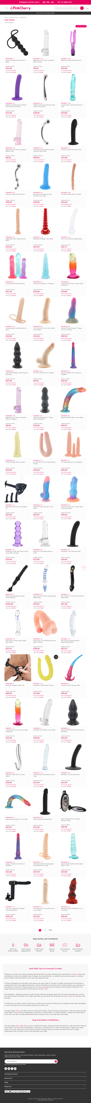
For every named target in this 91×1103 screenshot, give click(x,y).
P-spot (45, 989)
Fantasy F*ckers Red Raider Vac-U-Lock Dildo (72, 909)
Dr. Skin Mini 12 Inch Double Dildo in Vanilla (44, 463)
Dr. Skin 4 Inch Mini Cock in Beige (43, 373)
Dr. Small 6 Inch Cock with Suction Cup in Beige (44, 909)
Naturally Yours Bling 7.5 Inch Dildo (44, 730)
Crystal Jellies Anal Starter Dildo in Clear (44, 775)
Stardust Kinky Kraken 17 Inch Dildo (17, 819)
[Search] (82, 8)
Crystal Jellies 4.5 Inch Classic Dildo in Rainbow (72, 284)
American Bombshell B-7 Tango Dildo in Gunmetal (43, 418)
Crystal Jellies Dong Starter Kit (15, 283)
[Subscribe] (56, 1061)
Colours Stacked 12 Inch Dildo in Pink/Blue (71, 373)
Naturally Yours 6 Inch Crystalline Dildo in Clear (43, 61)
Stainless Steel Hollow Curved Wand (15, 775)
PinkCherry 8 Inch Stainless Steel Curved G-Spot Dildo (43, 150)
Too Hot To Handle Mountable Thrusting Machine (15, 909)
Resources (8, 1078)
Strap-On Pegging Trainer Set (15, 685)
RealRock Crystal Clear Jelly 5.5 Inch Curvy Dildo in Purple (17, 552)
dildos (18, 1011)
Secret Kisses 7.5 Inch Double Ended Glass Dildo (72, 596)
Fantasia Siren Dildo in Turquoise (43, 283)
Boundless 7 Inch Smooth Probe (71, 551)
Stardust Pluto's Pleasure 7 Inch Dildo (43, 507)
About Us (7, 1087)
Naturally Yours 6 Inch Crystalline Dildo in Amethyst (16, 418)
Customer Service (11, 1074)
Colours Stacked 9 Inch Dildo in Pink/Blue (15, 864)
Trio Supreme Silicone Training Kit (71, 462)
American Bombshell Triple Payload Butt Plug (17, 373)
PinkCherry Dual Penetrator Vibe (71, 60)
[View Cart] (87, 8)
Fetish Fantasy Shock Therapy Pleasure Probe (70, 819)
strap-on (75, 974)
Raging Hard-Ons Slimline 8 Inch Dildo (16, 239)
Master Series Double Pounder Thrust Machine (15, 596)
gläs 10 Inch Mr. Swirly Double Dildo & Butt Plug (44, 596)
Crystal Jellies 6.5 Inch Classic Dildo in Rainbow (17, 730)
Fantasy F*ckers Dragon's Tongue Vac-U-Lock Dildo (71, 329)
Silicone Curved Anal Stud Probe (71, 149)
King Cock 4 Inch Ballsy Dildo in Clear (43, 552)
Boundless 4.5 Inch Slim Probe (70, 774)
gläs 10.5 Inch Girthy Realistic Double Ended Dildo (70, 641)
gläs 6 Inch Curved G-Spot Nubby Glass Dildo (16, 641)
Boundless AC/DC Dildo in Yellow (43, 685)
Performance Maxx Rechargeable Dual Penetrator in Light (43, 864)
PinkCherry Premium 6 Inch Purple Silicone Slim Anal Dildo (16, 105)
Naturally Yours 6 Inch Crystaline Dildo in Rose (16, 150)
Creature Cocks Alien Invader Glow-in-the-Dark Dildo (72, 507)
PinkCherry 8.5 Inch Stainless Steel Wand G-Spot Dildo (44, 105)
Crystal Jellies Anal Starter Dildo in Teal (72, 105)
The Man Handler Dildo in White (71, 194)
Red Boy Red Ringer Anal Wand (43, 239)
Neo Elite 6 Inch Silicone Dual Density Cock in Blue (42, 195)
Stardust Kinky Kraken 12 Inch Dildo (72, 417)
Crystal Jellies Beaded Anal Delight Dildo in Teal (72, 864)
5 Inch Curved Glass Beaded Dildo (71, 239)
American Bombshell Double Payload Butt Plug (72, 730)
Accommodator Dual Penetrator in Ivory (16, 329)
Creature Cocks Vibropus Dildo (70, 685)
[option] (45, 13)
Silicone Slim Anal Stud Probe (42, 819)
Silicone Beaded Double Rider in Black (16, 61)
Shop (6, 1082)
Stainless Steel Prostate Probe (15, 194)
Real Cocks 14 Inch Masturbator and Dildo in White (44, 641)
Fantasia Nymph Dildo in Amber (15, 462)
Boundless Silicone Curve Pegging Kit (16, 507)
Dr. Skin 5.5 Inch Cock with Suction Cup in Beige (44, 329)
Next (50, 930)
